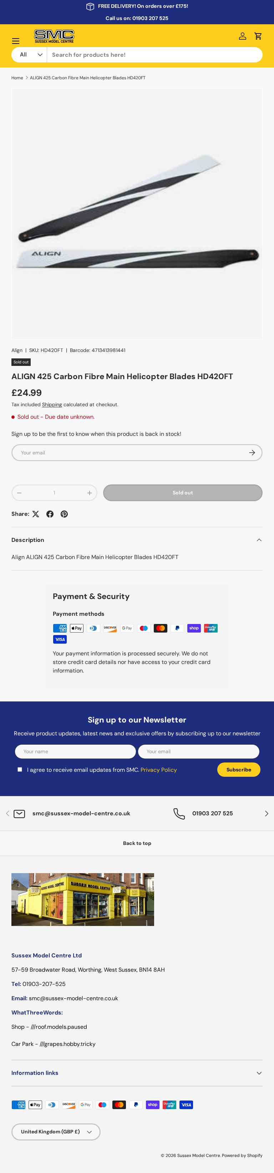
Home (17, 78)
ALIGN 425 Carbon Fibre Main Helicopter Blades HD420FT (88, 78)
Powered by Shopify (242, 1155)
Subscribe (239, 769)
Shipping (52, 404)
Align (16, 350)
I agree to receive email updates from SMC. (102, 770)
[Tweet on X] (36, 514)
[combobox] (137, 54)
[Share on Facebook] (50, 514)
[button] (258, 36)
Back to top (137, 843)
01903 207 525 (150, 18)
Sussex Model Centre (198, 1155)
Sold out (183, 492)
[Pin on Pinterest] (64, 514)
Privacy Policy (159, 770)
